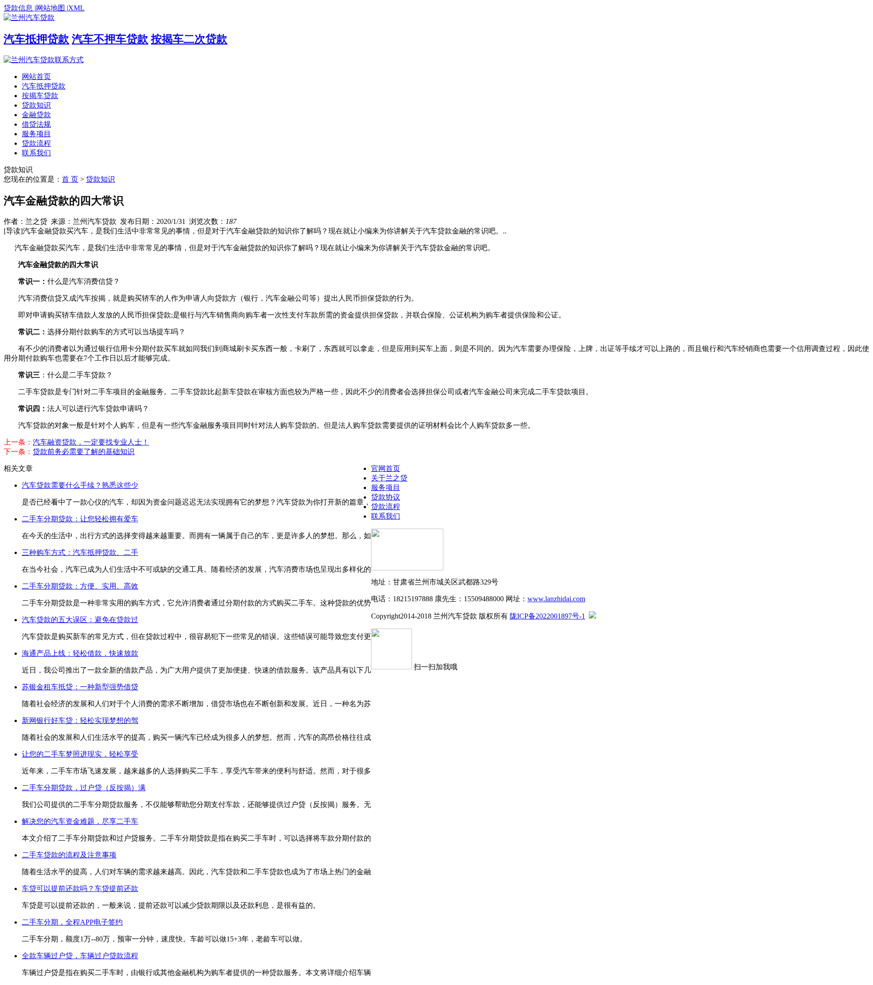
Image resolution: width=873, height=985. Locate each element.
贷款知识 (36, 105)
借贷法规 (36, 124)
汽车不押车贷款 (110, 39)
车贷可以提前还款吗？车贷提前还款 (80, 888)
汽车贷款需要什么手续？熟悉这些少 (80, 485)
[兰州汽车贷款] (29, 17)
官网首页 (385, 468)
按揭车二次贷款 (189, 39)
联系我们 (36, 153)
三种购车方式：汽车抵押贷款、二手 (80, 552)
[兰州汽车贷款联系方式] (44, 60)
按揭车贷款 (40, 95)
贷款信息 (19, 8)
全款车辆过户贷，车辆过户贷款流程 (80, 956)
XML (76, 8)
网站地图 (51, 8)
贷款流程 (36, 143)
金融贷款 (36, 115)
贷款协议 (385, 497)
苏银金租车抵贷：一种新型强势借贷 (80, 687)
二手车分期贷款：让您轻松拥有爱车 (80, 519)
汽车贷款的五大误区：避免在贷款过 (80, 620)
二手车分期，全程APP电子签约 (72, 922)
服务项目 (36, 134)
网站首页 (36, 76)
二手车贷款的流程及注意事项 (69, 855)
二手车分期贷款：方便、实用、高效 (80, 586)
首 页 (70, 179)
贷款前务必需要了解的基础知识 (84, 451)
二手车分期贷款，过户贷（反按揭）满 (84, 788)
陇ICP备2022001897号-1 (547, 616)
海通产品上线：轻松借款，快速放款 (80, 653)
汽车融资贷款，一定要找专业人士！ (91, 442)
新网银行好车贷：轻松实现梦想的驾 (80, 720)
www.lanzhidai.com (556, 599)
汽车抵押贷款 (36, 39)
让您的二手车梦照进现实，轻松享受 (80, 754)
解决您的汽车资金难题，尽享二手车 (80, 821)
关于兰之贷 (389, 478)
